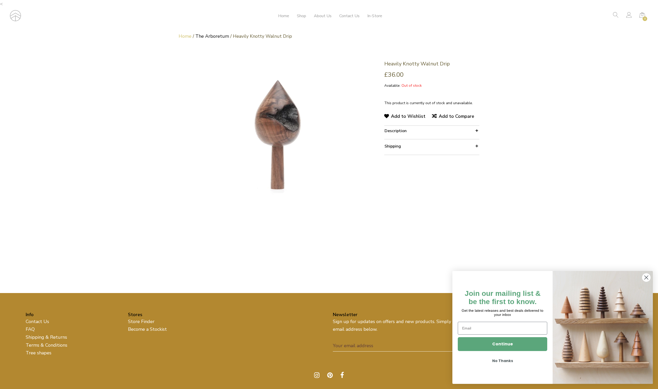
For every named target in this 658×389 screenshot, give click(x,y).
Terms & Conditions (46, 345)
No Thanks (502, 360)
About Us (323, 16)
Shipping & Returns (46, 337)
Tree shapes (38, 353)
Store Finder (141, 321)
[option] (277, 132)
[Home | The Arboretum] (15, 15)
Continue (502, 344)
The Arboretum (212, 36)
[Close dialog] (646, 277)
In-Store (374, 16)
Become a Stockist (147, 329)
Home (283, 16)
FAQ (30, 329)
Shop (301, 16)
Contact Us (349, 16)
